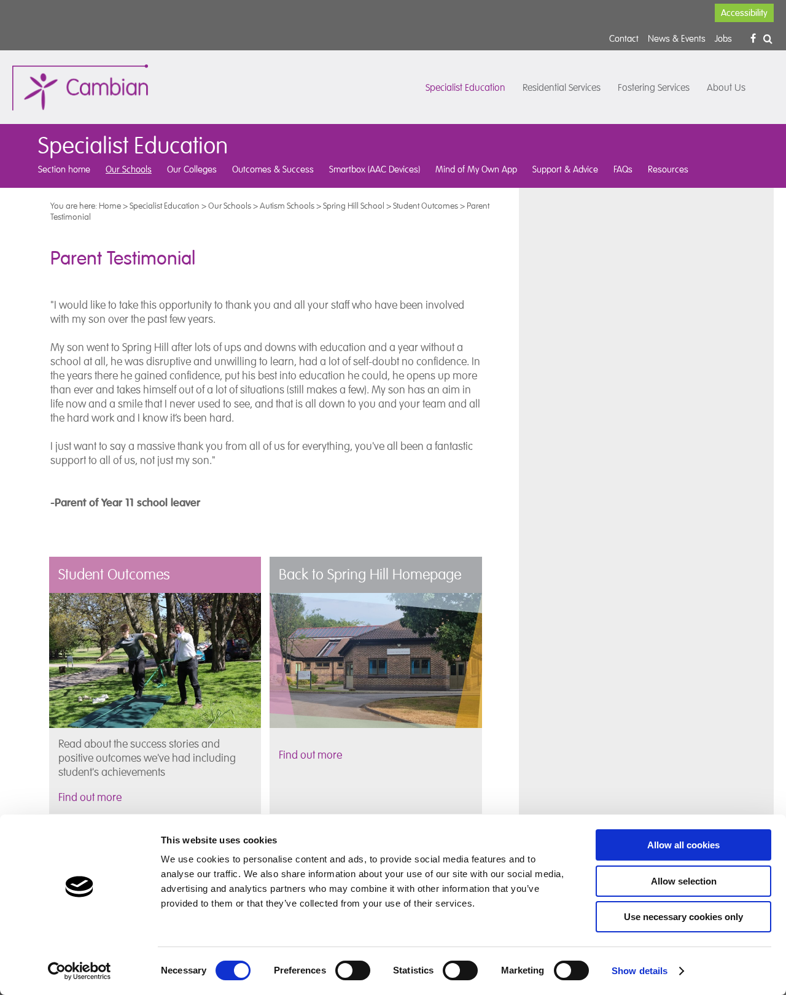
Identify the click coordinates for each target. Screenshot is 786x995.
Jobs (723, 38)
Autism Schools (287, 205)
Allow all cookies (683, 845)
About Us (726, 88)
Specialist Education (465, 88)
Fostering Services (654, 88)
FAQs (622, 169)
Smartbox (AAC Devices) (374, 169)
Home (110, 205)
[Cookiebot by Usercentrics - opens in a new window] (79, 971)
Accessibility (744, 12)
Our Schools (129, 169)
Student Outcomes (425, 205)
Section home (64, 169)
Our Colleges (192, 169)
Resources (668, 169)
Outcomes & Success (273, 169)
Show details (639, 971)
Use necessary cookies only (683, 917)
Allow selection (684, 881)
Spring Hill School (353, 205)
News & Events (677, 38)
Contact (624, 38)
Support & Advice (565, 169)
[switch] (352, 970)
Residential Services (562, 88)
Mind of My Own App (476, 169)
